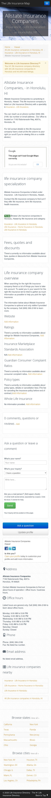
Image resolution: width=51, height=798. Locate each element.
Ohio (6, 745)
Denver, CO (31, 775)
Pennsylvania (9, 734)
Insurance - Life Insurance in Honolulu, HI (22, 52)
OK (37, 164)
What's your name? (12, 458)
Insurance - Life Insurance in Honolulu (20, 224)
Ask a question (25, 525)
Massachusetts (10, 740)
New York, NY (9, 760)
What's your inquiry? (13, 468)
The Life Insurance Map (15, 3)
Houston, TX (32, 760)
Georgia (33, 745)
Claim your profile (12, 556)
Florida (33, 729)
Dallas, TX (31, 770)
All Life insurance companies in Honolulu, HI (24, 50)
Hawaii (17, 47)
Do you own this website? (18, 164)
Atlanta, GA (31, 765)
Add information (11, 321)
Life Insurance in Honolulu (15, 230)
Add (18, 424)
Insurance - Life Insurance (17, 107)
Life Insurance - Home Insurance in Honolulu (23, 227)
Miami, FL (8, 775)
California (8, 724)
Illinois (32, 740)
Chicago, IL (8, 770)
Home (7, 47)
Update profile (25, 532)
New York (34, 724)
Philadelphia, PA (33, 780)
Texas (6, 729)
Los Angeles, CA (10, 780)
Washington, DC (11, 765)
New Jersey (34, 734)
